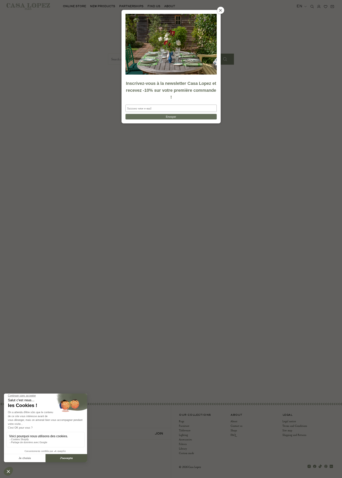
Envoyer (171, 116)
